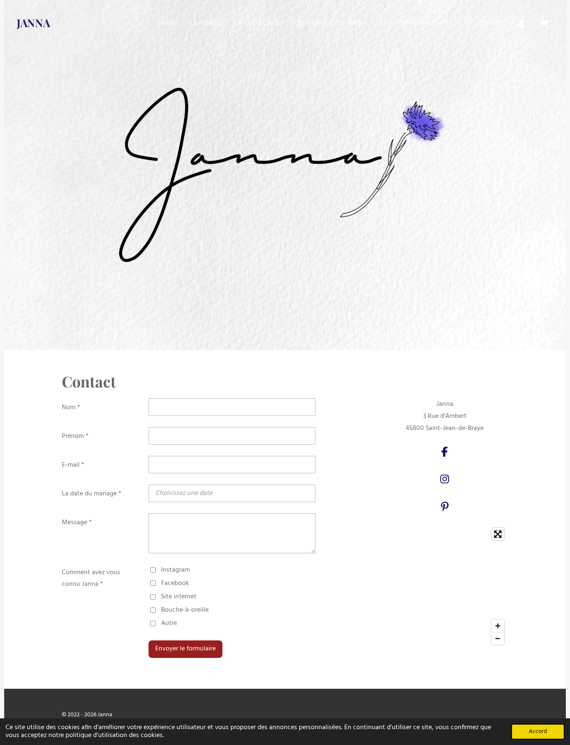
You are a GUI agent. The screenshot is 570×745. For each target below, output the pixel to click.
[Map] (444, 586)
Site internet (179, 596)
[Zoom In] (498, 626)
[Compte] (521, 23)
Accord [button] (538, 731)
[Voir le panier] (544, 23)
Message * (77, 522)
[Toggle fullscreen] (498, 534)
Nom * (71, 407)
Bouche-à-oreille (185, 610)
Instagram (175, 570)
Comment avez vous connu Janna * (91, 578)
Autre (169, 623)
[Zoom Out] (498, 638)
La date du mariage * (91, 493)
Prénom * (75, 436)
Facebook (175, 583)
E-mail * (73, 465)
